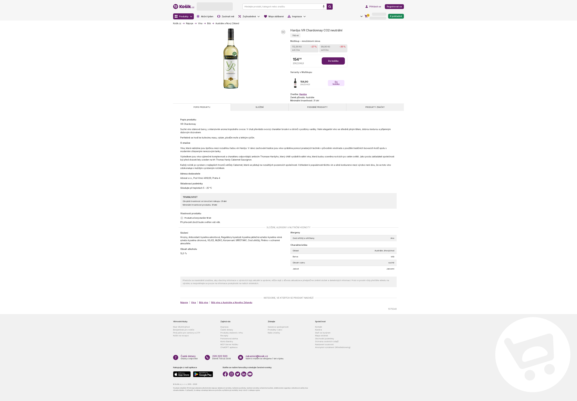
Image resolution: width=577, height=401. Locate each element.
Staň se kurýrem (322, 332)
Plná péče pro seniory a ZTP (186, 332)
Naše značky (274, 332)
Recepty (224, 335)
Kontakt (318, 327)
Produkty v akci (275, 329)
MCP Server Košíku (229, 344)
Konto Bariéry (226, 341)
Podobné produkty (317, 107)
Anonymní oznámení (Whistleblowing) (332, 347)
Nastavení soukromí (324, 344)
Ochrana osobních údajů (327, 341)
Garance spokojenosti (278, 327)
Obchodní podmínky (324, 338)
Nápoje (184, 302)
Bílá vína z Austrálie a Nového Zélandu (231, 302)
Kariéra (318, 329)
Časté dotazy (226, 329)
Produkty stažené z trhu (231, 332)
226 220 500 (219, 356)
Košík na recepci (181, 335)
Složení (260, 107)
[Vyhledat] (330, 7)
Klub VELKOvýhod (181, 327)
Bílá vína (203, 302)
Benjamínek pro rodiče (183, 329)
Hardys (303, 94)
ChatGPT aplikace (229, 347)
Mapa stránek (321, 335)
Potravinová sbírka (229, 338)
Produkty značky (375, 107)
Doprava (224, 327)
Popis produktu (202, 107)
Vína (193, 302)
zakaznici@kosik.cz (257, 356)
